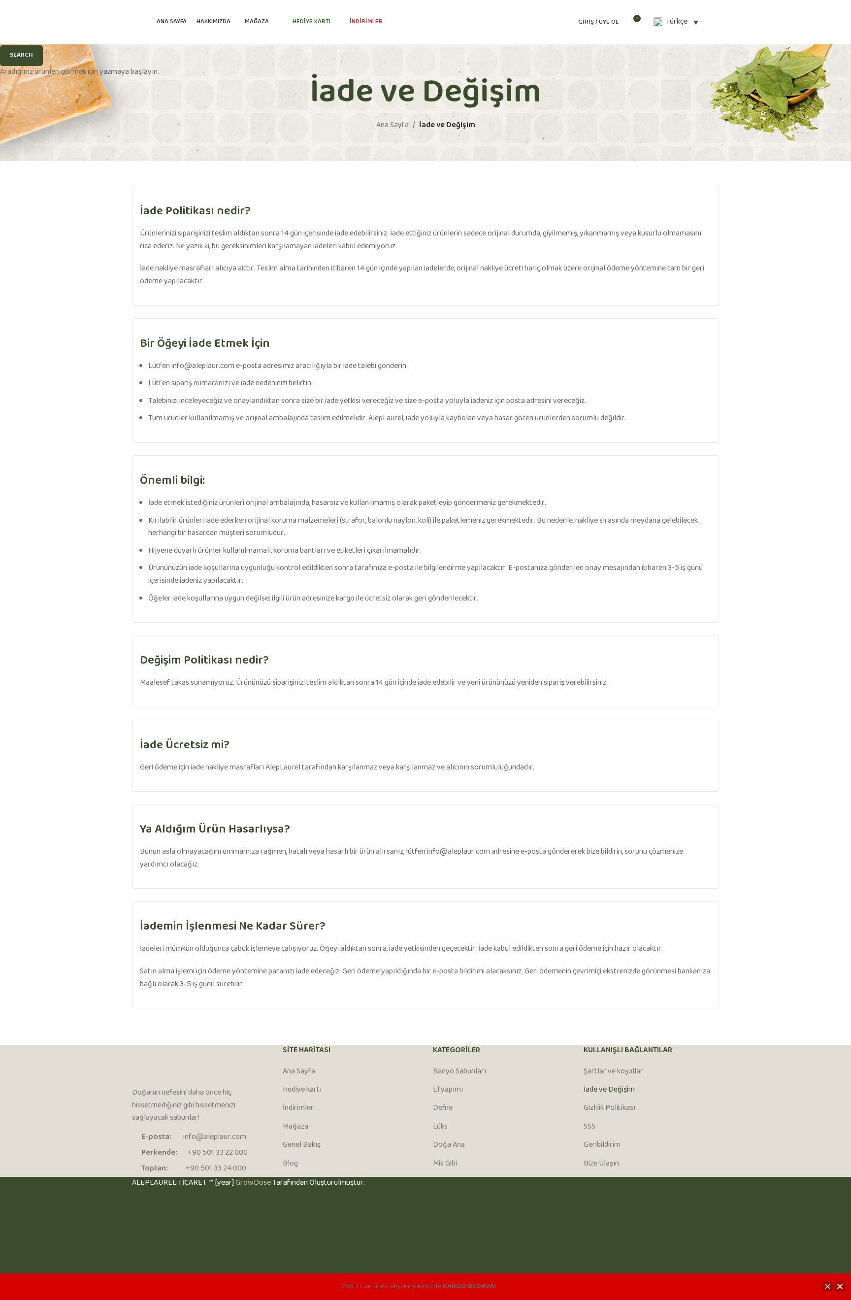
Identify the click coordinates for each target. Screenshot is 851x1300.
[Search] (716, 22)
